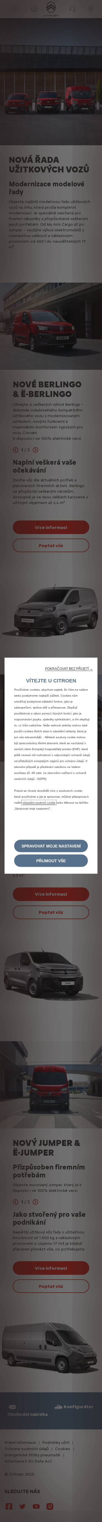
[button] (69, 669)
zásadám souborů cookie (39, 802)
